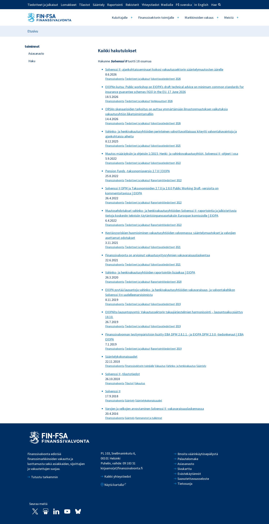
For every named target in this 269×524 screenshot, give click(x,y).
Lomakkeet (68, 5)
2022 (178, 163)
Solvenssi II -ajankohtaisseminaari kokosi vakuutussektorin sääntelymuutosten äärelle (164, 69)
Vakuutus (160, 366)
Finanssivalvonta (114, 78)
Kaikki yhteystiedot (117, 476)
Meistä (228, 17)
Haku (31, 61)
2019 (178, 304)
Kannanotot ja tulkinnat (148, 418)
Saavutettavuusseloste (193, 479)
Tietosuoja (185, 483)
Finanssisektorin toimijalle (156, 17)
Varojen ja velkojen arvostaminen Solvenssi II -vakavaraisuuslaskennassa (154, 408)
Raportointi (115, 5)
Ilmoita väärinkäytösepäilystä (198, 454)
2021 (178, 247)
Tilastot (84, 5)
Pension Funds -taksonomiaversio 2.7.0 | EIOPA (137, 171)
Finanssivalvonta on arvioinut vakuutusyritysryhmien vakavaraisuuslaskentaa (157, 255)
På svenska (184, 5)
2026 (178, 78)
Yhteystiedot (150, 5)
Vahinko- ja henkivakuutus (181, 366)
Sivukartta (185, 469)
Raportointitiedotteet (163, 180)
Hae (214, 5)
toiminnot (32, 46)
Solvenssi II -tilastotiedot (122, 374)
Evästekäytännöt (189, 474)
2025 (178, 145)
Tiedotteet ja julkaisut (42, 5)
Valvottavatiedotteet (163, 78)
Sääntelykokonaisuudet (121, 356)
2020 (179, 281)
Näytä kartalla (114, 485)
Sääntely (98, 5)
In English (201, 5)
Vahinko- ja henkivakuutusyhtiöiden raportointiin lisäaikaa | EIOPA (150, 272)
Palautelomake (188, 459)
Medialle (167, 5)
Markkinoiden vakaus (199, 17)
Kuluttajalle (120, 17)
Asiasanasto (36, 53)
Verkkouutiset (159, 101)
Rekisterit (132, 5)
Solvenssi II (112, 391)
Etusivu (32, 31)
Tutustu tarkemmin (44, 477)
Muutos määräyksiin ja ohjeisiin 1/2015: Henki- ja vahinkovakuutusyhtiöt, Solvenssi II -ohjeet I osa (171, 153)
